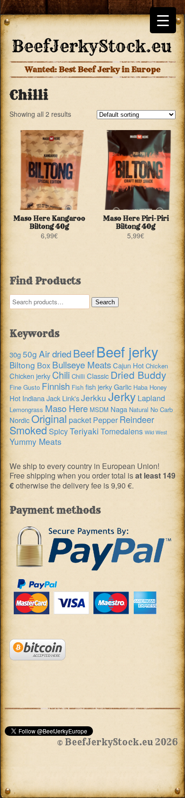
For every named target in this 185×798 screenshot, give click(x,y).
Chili (61, 375)
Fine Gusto (24, 387)
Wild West (156, 432)
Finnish (56, 385)
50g (30, 354)
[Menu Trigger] (163, 20)
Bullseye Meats (81, 364)
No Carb (161, 409)
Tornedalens (122, 431)
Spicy (58, 431)
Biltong (22, 365)
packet (80, 419)
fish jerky (98, 387)
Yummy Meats (35, 441)
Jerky (122, 396)
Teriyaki (84, 431)
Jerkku (93, 398)
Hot (14, 398)
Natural (138, 409)
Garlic (122, 387)
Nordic (19, 420)
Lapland (151, 398)
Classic (98, 376)
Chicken (157, 365)
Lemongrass (26, 409)
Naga (119, 409)
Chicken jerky (29, 376)
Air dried (55, 353)
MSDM (99, 409)
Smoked (28, 429)
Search (105, 302)
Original (49, 418)
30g (15, 354)
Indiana (33, 398)
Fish (77, 387)
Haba (140, 387)
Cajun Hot (128, 365)
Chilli (78, 376)
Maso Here (66, 408)
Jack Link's (62, 398)
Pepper (105, 419)
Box (43, 365)
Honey (158, 387)
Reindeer (137, 419)
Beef (83, 352)
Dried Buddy (138, 374)
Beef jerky (127, 351)
